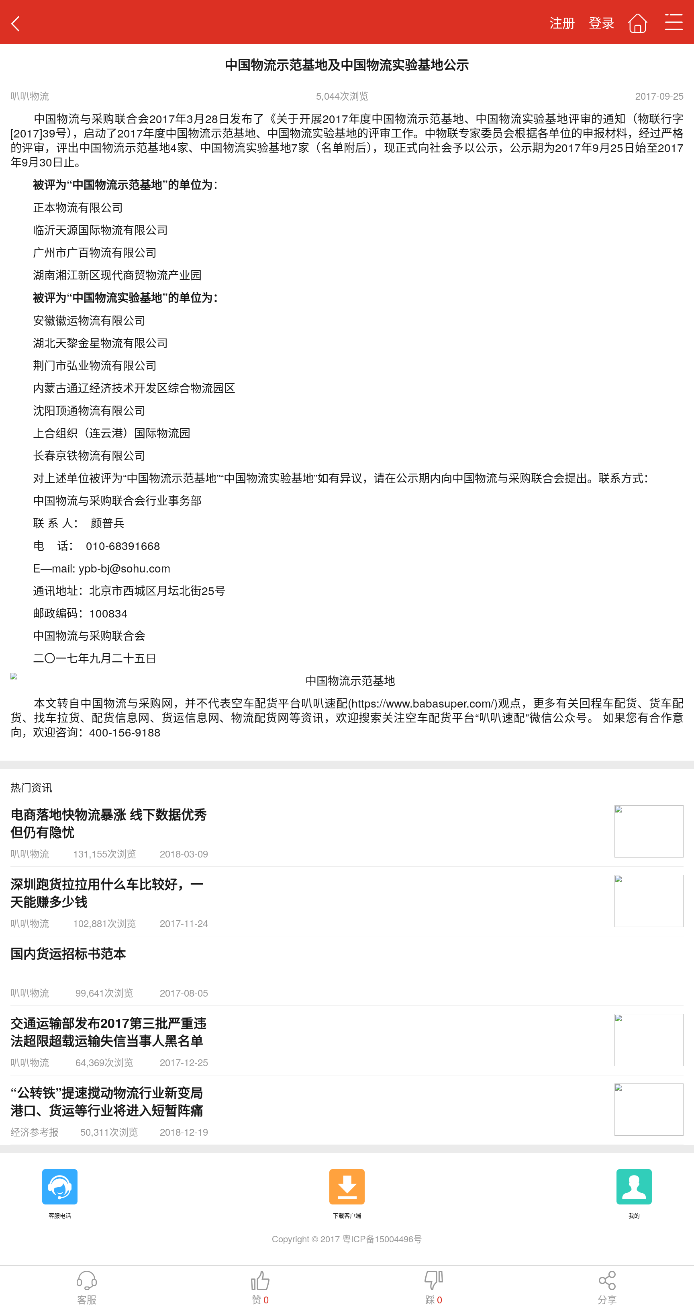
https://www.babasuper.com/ (422, 703)
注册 (562, 22)
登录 (601, 22)
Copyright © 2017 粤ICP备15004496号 (347, 1238)
